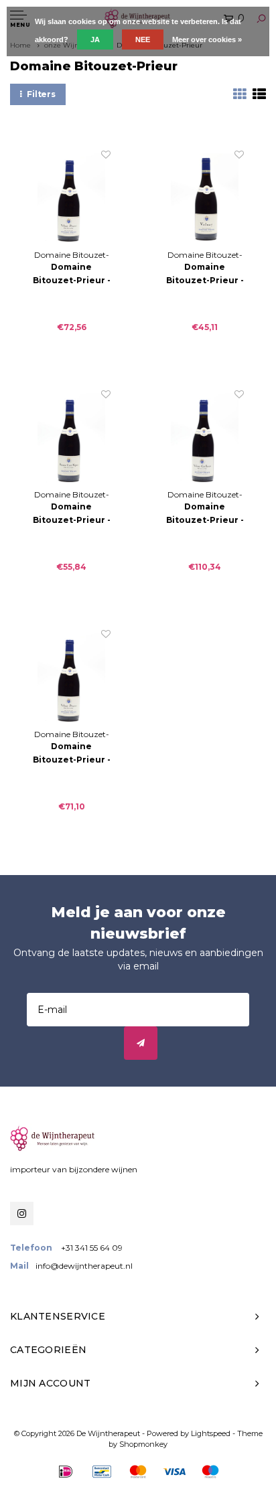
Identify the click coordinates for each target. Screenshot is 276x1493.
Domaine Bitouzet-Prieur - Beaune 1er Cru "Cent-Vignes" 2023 (72, 514)
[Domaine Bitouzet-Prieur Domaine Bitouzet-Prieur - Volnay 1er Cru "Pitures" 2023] (71, 198)
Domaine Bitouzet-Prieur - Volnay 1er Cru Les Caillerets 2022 (205, 514)
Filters (41, 94)
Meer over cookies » (207, 39)
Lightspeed (210, 1433)
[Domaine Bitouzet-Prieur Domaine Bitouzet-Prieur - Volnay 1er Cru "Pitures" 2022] (71, 677)
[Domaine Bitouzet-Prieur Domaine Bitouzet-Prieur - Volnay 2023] (204, 198)
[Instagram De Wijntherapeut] (21, 1213)
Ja (95, 39)
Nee (142, 39)
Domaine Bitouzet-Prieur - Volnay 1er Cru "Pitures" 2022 (72, 754)
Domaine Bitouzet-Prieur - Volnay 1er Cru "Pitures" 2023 (72, 274)
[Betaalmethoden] (66, 1471)
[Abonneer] (140, 1043)
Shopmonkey (143, 1444)
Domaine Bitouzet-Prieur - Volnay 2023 (205, 274)
